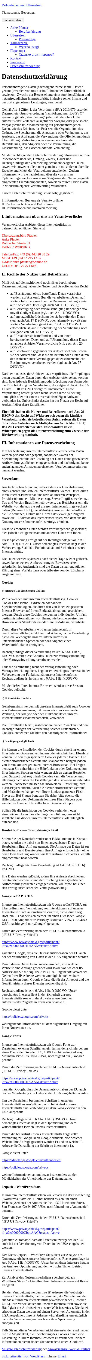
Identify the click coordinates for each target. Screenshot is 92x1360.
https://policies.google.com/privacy (25, 1016)
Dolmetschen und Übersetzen (22, 5)
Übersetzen (17, 35)
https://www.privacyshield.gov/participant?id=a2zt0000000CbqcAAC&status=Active (30, 1230)
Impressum (17, 62)
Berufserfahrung (30, 31)
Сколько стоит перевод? (36, 54)
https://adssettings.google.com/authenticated (31, 1160)
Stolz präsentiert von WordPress (24, 1356)
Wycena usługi (29, 47)
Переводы (17, 50)
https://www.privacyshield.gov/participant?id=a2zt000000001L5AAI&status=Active (30, 944)
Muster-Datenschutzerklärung (22, 1349)
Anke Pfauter (19, 27)
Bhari (62, 1356)
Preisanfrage (27, 39)
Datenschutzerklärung (25, 66)
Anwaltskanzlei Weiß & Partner (68, 1349)
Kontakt (15, 58)
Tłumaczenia (19, 43)
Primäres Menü (12, 20)
